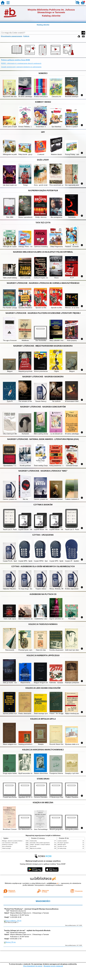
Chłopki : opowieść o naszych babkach (40, 844)
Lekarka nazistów (62, 840)
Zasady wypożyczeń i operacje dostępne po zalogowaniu (21, 67)
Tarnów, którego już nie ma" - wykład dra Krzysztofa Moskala (27, 930)
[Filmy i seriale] (56, 55)
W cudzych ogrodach (63, 842)
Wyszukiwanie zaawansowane (11, 36)
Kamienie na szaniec (7, 844)
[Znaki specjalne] (83, 36)
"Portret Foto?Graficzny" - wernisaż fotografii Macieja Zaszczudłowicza (31, 909)
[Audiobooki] (30, 55)
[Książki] (17, 55)
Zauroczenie (33, 846)
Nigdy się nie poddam (35, 848)
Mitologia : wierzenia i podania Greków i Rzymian (14, 840)
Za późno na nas (62, 846)
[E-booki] (43, 55)
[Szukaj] (83, 33)
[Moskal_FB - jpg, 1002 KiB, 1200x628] (10, 942)
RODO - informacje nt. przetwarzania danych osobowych (21, 63)
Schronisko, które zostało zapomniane (40, 842)
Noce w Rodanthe (6, 846)
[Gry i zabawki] (69, 55)
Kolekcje (26, 36)
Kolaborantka (33, 840)
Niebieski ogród (62, 844)
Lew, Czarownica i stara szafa (9, 842)
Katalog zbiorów (43, 25)
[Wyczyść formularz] (79, 36)
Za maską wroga (62, 848)
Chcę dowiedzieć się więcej (32, 966)
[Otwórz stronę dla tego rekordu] (10, 88)
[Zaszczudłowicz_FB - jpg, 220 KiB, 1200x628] (12, 920)
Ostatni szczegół (6, 848)
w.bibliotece (52, 883)
